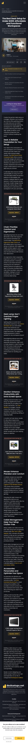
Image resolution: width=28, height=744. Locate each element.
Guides (7, 9)
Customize (9, 738)
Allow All (19, 738)
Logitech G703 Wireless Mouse (13, 484)
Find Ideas (14, 109)
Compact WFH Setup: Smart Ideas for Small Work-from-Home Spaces (14, 708)
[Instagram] (21, 62)
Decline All (8, 741)
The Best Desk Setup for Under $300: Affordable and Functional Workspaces (14, 705)
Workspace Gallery (17, 678)
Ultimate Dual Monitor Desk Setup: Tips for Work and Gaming (14, 702)
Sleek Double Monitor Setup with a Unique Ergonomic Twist (14, 716)
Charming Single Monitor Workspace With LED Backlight (14, 720)
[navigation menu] (25, 3)
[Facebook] (24, 62)
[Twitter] (17, 62)
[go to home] (3, 3)
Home (3, 9)
